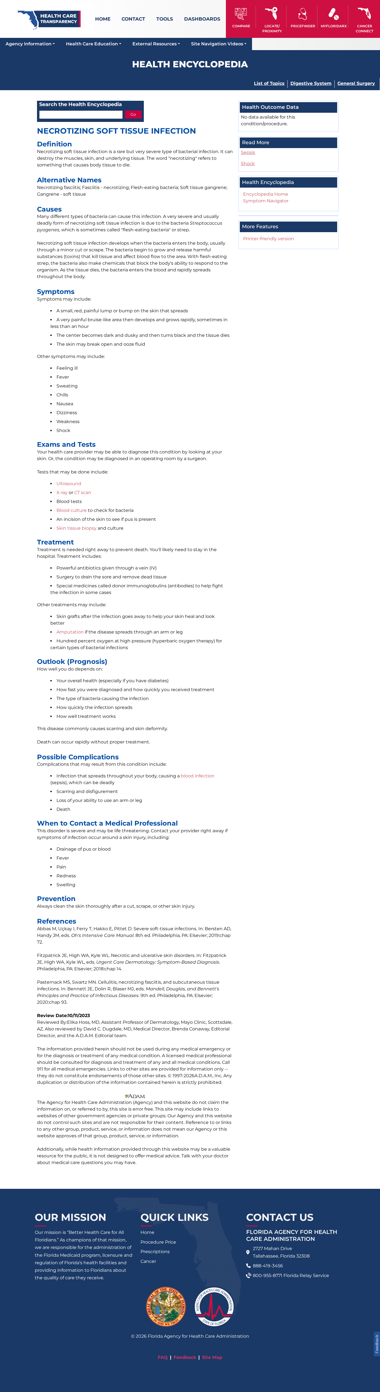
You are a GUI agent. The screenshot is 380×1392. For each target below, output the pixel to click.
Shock (248, 163)
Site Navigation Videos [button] (217, 43)
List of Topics (269, 83)
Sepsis (248, 152)
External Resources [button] (154, 43)
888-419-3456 (268, 1265)
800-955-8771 (267, 1275)
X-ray (62, 492)
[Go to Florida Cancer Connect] (364, 17)
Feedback (185, 1357)
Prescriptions (155, 1251)
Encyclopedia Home (265, 194)
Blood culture (71, 510)
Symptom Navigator (265, 200)
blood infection (197, 776)
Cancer (148, 1261)
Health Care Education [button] (92, 43)
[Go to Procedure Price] (303, 14)
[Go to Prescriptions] (333, 14)
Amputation (70, 632)
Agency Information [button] (28, 43)
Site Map (212, 1357)
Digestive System (311, 83)
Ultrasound (68, 483)
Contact (133, 19)
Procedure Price (158, 1242)
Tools (164, 19)
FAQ (163, 1357)
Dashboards (202, 19)
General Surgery (356, 83)
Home (102, 19)
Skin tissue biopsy (76, 528)
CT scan (82, 492)
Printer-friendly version (268, 238)
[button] (241, 17)
